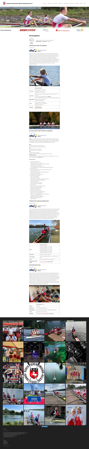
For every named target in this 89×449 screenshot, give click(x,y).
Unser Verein (44, 3)
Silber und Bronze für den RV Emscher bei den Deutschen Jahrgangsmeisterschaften (14, 432)
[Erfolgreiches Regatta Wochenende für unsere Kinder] (55, 331)
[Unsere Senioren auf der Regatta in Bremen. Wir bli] (13, 352)
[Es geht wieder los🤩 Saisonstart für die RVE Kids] (13, 415)
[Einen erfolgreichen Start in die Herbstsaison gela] (13, 394)
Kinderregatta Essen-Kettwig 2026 (8, 436)
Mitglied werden (71, 3)
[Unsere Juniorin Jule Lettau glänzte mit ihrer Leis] (76, 331)
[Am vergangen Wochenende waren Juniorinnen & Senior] (76, 415)
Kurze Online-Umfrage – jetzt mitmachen (9, 435)
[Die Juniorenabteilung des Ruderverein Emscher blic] (55, 394)
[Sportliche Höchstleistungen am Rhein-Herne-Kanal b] (55, 352)
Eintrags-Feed (5, 441)
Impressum (5, 428)
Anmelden (5, 440)
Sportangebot (49, 3)
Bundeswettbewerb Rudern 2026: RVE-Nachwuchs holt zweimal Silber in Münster (14, 433)
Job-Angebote (76, 3)
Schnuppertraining (66, 3)
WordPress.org (5, 443)
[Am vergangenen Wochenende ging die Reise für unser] (34, 415)
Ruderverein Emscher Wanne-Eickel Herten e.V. (19, 3)
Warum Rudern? (61, 3)
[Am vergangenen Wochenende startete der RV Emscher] (76, 373)
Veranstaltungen (55, 3)
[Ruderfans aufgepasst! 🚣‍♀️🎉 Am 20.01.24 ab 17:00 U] (76, 352)
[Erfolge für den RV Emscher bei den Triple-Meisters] (34, 394)
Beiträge (81, 3)
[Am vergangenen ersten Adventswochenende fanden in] (55, 415)
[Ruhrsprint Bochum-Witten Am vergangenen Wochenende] (76, 394)
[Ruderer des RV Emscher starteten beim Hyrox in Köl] (34, 352)
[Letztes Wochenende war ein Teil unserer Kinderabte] (13, 331)
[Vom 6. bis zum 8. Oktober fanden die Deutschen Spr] (55, 373)
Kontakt (85, 3)
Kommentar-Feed (6, 442)
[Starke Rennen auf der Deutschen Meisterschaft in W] (34, 331)
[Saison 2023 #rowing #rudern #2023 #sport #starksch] (34, 373)
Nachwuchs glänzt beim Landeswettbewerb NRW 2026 (10, 434)
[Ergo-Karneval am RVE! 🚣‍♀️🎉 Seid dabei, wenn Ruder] (13, 373)
